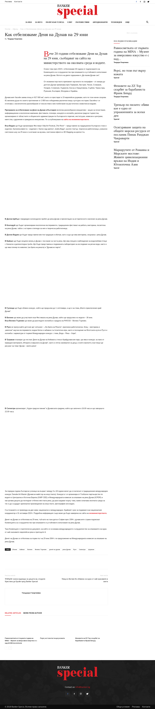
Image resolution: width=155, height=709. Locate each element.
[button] (147, 22)
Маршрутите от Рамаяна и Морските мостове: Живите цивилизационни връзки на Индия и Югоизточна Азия (131, 157)
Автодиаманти (100, 22)
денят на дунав (54, 549)
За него (38, 22)
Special (116, 78)
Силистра (82, 549)
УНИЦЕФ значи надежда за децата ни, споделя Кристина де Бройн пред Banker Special (25, 580)
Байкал (22, 549)
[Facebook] (136, 1)
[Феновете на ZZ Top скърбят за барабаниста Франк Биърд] (91, 627)
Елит (69, 22)
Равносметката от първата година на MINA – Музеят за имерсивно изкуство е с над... (131, 53)
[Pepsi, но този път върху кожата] (56, 627)
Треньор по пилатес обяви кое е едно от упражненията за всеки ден (131, 110)
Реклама (8, 1)
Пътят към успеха (55, 22)
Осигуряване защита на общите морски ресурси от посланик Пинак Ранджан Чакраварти (132, 132)
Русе (74, 549)
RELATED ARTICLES (13, 613)
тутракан (91, 549)
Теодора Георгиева (15, 39)
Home (7, 29)
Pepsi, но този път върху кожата (52, 638)
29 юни (14, 549)
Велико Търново (40, 549)
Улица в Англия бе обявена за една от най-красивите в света (85, 580)
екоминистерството (98, 513)
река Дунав (67, 549)
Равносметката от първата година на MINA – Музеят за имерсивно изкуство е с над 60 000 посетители (21, 640)
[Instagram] (144, 1)
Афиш (15, 29)
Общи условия (123, 707)
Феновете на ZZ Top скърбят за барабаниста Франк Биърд (129, 89)
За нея (28, 22)
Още (127, 22)
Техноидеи (116, 22)
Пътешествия (82, 22)
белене (29, 549)
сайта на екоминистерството (76, 119)
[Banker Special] (77, 11)
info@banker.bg (82, 687)
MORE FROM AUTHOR (32, 613)
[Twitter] (148, 1)
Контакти (18, 1)
